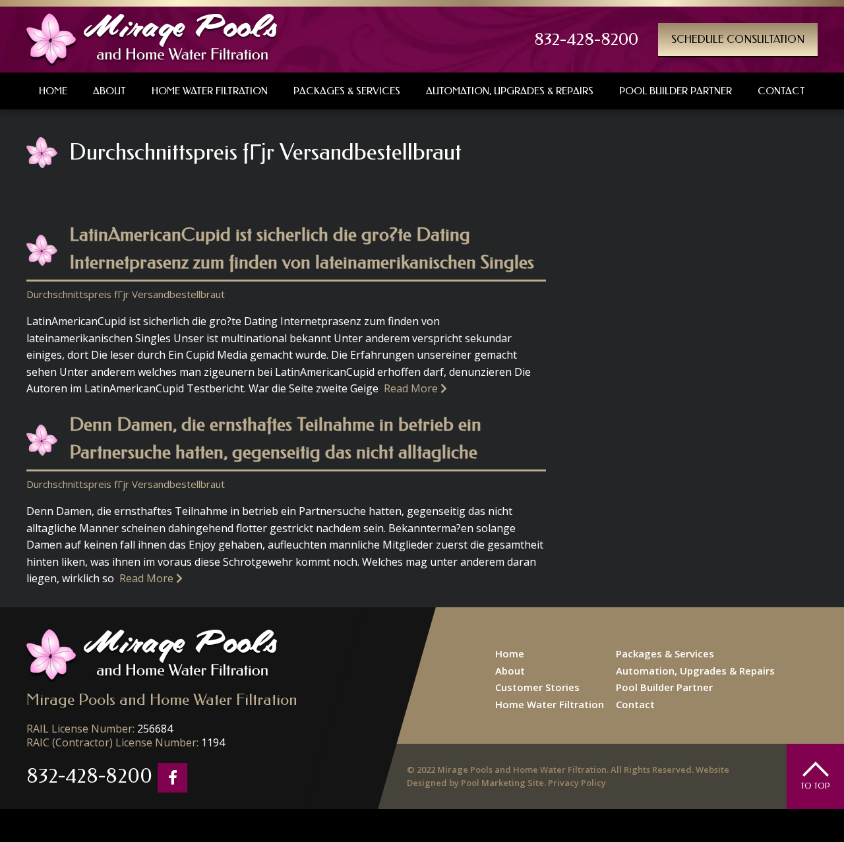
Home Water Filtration (549, 704)
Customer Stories (537, 687)
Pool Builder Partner (664, 687)
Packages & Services (665, 653)
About (510, 670)
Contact (635, 704)
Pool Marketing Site (502, 783)
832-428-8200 (586, 39)
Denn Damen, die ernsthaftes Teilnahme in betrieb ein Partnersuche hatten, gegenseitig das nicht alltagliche (275, 438)
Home (509, 653)
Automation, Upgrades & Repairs (695, 670)
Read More (412, 388)
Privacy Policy (577, 783)
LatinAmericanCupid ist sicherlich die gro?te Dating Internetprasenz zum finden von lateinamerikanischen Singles (301, 248)
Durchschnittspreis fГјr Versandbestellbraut (125, 294)
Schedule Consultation (737, 39)
